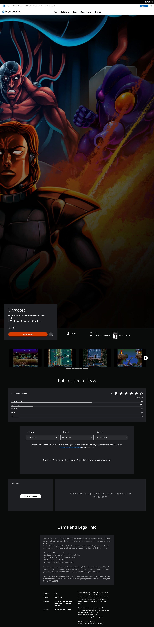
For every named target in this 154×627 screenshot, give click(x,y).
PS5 (14, 6)
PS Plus (28, 6)
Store (8, 6)
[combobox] (42, 437)
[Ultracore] (25, 358)
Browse (98, 12)
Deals (75, 12)
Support (52, 6)
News (45, 6)
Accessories (36, 6)
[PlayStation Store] (12, 11)
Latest (55, 12)
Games (20, 6)
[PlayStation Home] (4, 6)
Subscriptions (86, 12)
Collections (65, 12)
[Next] (146, 358)
